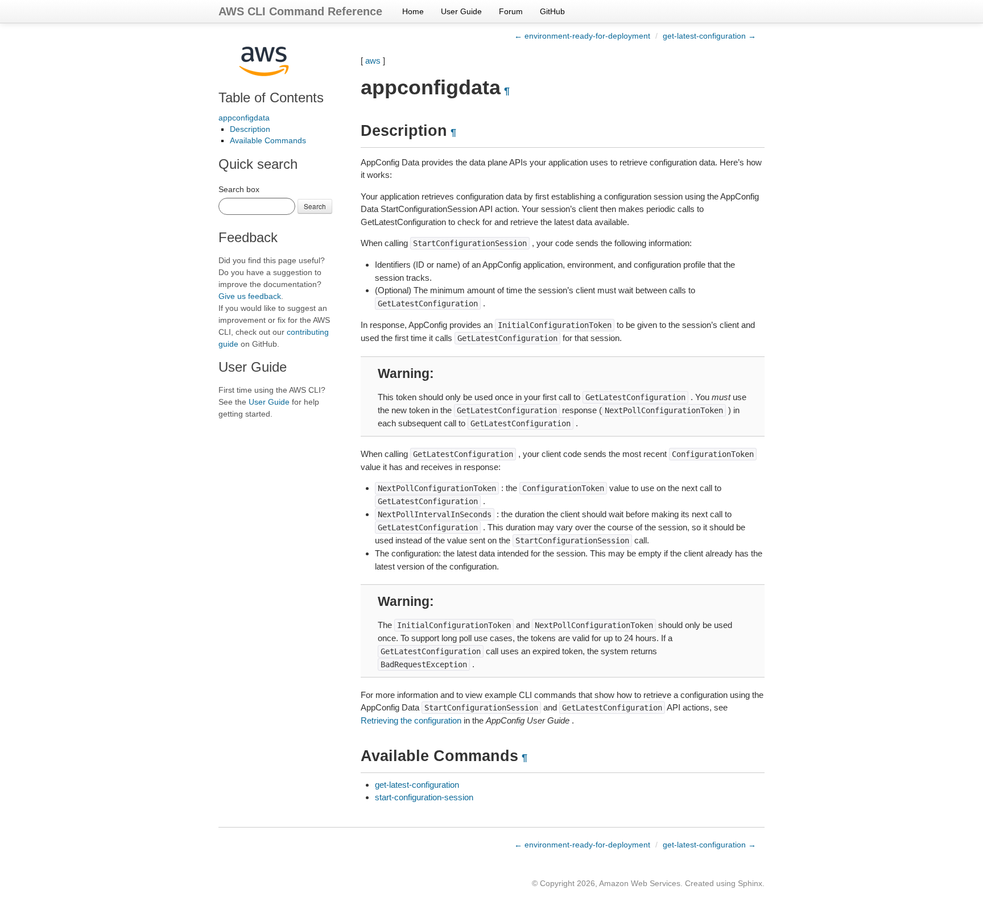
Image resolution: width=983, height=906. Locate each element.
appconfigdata (244, 117)
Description (250, 129)
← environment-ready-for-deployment (582, 35)
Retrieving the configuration (411, 720)
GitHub (552, 11)
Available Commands (268, 140)
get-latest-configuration (417, 784)
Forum (511, 11)
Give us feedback (249, 296)
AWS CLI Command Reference (300, 11)
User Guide (461, 11)
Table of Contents (271, 97)
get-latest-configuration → (709, 35)
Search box (238, 189)
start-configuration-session (424, 797)
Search (315, 206)
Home (413, 11)
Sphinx (750, 883)
